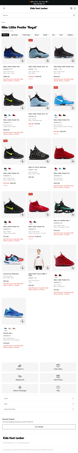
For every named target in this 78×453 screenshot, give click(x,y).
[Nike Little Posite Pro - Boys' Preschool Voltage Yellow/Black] (64, 115)
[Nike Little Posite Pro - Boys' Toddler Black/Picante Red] (9, 222)
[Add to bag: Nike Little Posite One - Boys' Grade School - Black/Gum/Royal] (22, 60)
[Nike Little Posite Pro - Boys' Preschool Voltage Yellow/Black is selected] (5, 115)
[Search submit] (74, 15)
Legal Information (9, 409)
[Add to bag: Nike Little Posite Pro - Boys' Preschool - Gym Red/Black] (73, 161)
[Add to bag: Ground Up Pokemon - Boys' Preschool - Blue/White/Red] (22, 268)
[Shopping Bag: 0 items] (75, 8)
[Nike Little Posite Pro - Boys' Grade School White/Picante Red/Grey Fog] (9, 168)
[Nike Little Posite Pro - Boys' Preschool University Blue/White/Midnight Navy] (9, 115)
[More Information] (43, 3)
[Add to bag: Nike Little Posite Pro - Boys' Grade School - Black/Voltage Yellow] (22, 161)
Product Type (26, 35)
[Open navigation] (4, 8)
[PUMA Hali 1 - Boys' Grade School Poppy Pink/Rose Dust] (9, 328)
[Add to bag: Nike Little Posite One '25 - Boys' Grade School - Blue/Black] (47, 60)
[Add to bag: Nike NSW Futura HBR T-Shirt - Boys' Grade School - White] (47, 268)
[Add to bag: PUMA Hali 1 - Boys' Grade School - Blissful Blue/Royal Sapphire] (22, 321)
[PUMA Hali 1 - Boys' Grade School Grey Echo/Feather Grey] (13, 328)
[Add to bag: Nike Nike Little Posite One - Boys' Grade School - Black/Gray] (73, 60)
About (6, 398)
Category (70, 35)
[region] (39, 2)
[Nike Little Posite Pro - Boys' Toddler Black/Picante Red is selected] (56, 275)
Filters (4, 35)
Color (60, 35)
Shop (5, 404)
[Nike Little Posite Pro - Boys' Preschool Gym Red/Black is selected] (56, 168)
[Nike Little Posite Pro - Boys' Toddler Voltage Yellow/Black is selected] (5, 222)
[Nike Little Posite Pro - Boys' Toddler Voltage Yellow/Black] (60, 275)
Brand (36, 35)
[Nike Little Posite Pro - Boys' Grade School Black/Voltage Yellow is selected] (5, 168)
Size (53, 35)
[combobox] (39, 15)
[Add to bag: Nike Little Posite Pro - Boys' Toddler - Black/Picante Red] (73, 268)
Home (3, 22)
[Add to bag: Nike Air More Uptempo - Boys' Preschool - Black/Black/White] (47, 161)
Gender (45, 35)
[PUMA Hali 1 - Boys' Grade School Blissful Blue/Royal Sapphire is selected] (5, 328)
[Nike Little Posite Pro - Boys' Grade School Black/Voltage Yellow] (35, 222)
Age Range (14, 35)
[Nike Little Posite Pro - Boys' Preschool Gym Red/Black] (13, 115)
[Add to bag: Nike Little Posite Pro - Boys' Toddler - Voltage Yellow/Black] (22, 214)
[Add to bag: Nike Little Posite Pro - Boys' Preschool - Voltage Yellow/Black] (22, 108)
